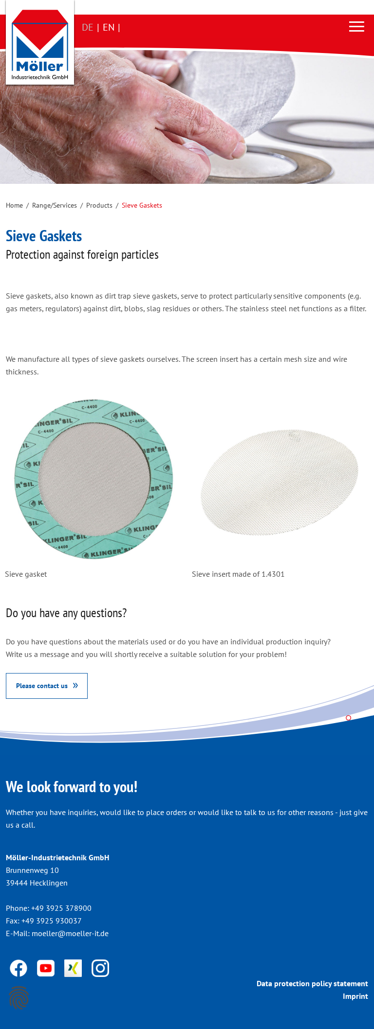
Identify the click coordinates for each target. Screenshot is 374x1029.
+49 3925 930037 (51, 920)
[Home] (40, 44)
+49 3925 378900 (61, 908)
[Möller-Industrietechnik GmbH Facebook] (19, 967)
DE (88, 27)
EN (108, 27)
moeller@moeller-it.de (70, 933)
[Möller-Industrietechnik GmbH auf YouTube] (46, 967)
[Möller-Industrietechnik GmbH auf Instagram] (100, 967)
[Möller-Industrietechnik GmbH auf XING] (74, 967)
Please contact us (42, 685)
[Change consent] (19, 998)
